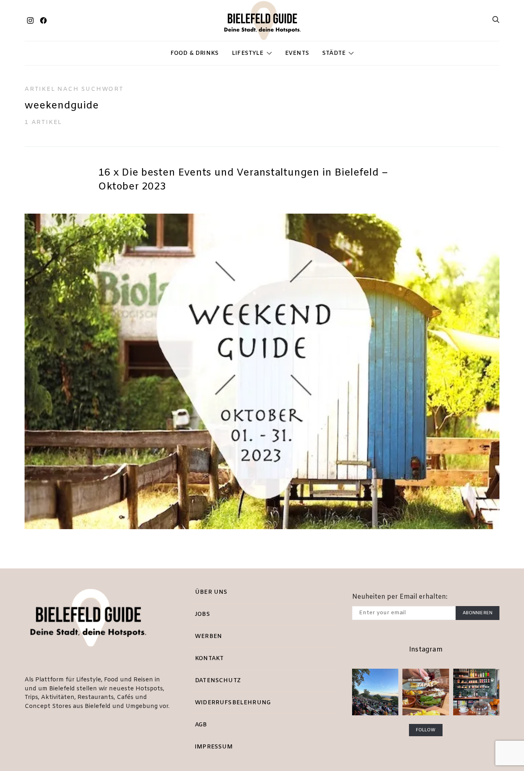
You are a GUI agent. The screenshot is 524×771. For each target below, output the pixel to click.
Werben (208, 636)
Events (297, 53)
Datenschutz (218, 681)
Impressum (214, 747)
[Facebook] (43, 20)
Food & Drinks (194, 53)
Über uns (211, 592)
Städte (334, 53)
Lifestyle (248, 53)
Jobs (202, 614)
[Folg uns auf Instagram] (30, 20)
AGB (201, 725)
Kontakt (209, 659)
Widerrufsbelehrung (233, 703)
